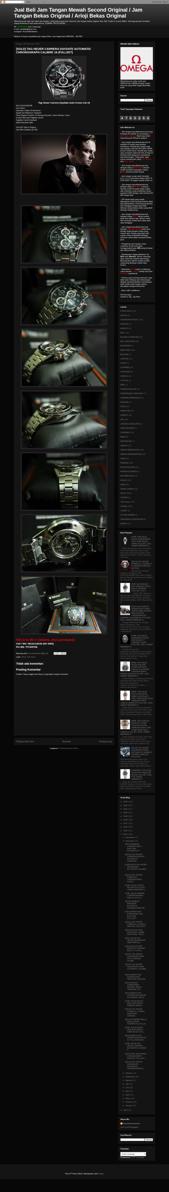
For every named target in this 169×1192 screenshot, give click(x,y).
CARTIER (124, 359)
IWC (122, 419)
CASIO (123, 363)
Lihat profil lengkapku (129, 1127)
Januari (129, 1105)
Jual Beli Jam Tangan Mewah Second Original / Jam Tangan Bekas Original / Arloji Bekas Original (78, 13)
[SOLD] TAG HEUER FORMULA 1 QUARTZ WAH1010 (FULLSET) (135, 924)
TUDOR (123, 506)
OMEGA (123, 445)
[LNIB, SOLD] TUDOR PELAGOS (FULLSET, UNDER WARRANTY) (135, 887)
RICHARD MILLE (127, 476)
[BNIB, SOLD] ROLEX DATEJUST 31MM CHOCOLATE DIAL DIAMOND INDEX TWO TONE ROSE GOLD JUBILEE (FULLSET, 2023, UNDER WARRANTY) (135, 727)
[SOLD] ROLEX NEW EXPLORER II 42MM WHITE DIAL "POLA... (135, 932)
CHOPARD (124, 367)
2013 (125, 1110)
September (130, 1077)
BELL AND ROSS (127, 341)
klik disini (125, 178)
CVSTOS (124, 380)
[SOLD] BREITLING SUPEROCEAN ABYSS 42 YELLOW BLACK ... (135, 1037)
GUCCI (123, 406)
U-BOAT (123, 511)
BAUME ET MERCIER (129, 337)
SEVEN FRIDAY (127, 489)
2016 (125, 827)
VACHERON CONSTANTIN (131, 519)
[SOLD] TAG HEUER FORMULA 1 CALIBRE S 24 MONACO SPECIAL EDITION (141, 564)
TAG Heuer (31, 657)
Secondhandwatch (131, 1123)
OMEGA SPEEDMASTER (130, 454)
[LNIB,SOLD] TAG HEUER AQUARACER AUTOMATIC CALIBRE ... (136, 868)
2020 (125, 812)
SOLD (23, 657)
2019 (125, 816)
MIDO (122, 437)
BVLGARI (124, 354)
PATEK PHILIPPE (127, 467)
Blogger (101, 1174)
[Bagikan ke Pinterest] (65, 653)
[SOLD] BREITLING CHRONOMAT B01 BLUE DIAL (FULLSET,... (134, 915)
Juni (128, 1087)
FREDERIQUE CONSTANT (131, 393)
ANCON (123, 315)
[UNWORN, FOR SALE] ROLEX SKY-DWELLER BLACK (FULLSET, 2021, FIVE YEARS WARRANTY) (141, 774)
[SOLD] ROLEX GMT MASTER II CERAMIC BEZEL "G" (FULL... (135, 948)
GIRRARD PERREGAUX (130, 398)
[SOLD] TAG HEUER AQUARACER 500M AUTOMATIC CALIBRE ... (135, 967)
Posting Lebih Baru (25, 741)
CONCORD (125, 372)
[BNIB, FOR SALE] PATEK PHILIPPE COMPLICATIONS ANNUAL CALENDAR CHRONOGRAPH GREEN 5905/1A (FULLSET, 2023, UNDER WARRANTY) (134, 669)
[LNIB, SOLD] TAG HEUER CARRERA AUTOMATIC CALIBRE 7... (135, 1046)
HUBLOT (124, 415)
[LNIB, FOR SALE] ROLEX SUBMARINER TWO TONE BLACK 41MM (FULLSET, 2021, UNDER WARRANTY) (141, 541)
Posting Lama (105, 741)
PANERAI (124, 463)
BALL (122, 333)
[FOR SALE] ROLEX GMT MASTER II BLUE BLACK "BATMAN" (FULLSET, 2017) (141, 587)
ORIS (122, 458)
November (130, 841)
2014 (125, 834)
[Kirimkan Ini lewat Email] (55, 653)
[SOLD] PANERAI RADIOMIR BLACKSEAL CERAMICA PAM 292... (135, 904)
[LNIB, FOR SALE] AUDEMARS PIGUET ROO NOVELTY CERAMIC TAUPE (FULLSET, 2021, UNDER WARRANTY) (136, 641)
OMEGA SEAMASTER (129, 450)
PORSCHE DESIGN (128, 471)
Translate (140, 1157)
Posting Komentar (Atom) (68, 748)
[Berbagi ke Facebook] (62, 653)
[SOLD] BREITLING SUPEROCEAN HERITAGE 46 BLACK (135, 977)
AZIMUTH (124, 328)
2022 (125, 805)
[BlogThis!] (57, 653)
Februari (129, 1102)
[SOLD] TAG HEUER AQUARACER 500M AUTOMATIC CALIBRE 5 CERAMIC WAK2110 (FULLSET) (141, 752)
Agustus (129, 1080)
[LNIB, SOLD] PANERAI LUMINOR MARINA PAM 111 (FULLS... (135, 895)
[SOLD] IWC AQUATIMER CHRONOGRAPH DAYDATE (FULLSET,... (136, 1056)
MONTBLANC (126, 441)
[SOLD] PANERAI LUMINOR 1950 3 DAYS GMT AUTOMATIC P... (133, 847)
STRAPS (124, 497)
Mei (127, 1091)
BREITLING (125, 350)
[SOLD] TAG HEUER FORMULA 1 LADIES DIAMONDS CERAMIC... (135, 1012)
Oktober (129, 1073)
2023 (125, 802)
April (128, 1095)
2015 (125, 831)
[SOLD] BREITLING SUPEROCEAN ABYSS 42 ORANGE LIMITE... (135, 995)
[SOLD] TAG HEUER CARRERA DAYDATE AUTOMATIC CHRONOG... (135, 857)
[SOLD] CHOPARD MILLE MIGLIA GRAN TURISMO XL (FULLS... (136, 1021)
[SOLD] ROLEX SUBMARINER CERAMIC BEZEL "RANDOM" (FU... (133, 986)
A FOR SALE (125, 311)
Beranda (67, 741)
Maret (128, 1098)
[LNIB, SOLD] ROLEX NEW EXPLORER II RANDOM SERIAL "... (135, 1003)
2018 (125, 820)
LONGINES (125, 432)
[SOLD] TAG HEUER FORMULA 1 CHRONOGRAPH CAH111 (133, 878)
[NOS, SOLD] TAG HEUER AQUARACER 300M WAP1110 (135, 940)
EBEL (122, 385)
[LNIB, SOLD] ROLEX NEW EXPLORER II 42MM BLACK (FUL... (135, 1029)
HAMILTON (125, 411)
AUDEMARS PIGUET (129, 320)
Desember (130, 837)
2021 (125, 809)
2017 (125, 823)
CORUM (123, 376)
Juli (127, 1084)
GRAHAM (124, 402)
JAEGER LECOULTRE (129, 424)
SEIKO (123, 484)
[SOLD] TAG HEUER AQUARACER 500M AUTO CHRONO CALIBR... (134, 957)
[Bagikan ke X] (60, 653)
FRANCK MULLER (128, 389)
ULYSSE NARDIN (127, 515)
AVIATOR (124, 324)
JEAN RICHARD (127, 428)
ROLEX (123, 480)
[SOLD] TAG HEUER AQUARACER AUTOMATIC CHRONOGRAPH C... (135, 1065)
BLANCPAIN (125, 346)
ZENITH (123, 524)
